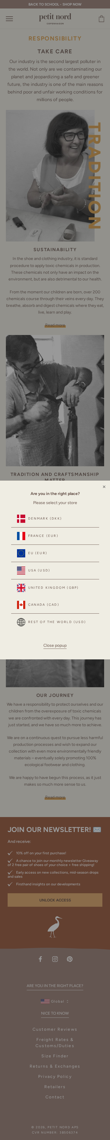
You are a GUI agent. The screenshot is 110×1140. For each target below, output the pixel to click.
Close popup (55, 645)
